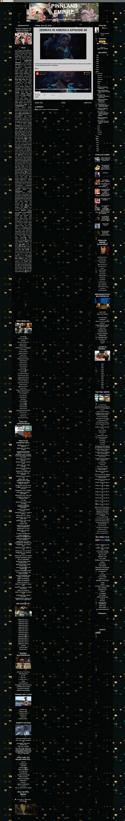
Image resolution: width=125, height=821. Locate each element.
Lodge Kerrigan (23, 404)
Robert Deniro (24, 218)
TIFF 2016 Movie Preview (102, 422)
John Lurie (102, 281)
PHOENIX (102, 562)
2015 (97, 140)
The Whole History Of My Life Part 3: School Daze (102, 453)
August (99, 81)
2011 (97, 148)
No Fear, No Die (102, 430)
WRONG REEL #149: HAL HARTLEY (23, 531)
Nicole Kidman (20, 198)
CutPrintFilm (18, 109)
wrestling (29, 268)
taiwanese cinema (18, 240)
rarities (16, 212)
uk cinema (23, 259)
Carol (102, 433)
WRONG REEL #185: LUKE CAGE (23, 495)
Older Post (88, 103)
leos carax (18, 166)
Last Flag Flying (102, 404)
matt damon (22, 175)
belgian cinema (19, 73)
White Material (102, 432)
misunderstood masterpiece (23, 185)
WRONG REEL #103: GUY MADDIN (23, 555)
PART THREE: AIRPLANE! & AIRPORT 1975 (23, 744)
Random (23, 210)
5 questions (20, 50)
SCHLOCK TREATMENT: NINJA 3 (23, 557)
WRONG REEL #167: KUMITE (23, 515)
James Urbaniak (25, 143)
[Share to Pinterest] (61, 95)
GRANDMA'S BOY (102, 330)
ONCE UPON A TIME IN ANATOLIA (23, 685)
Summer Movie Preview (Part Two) (102, 424)
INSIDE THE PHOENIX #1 (23, 578)
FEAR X (102, 342)
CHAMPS (102, 584)
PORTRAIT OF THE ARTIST (23, 672)
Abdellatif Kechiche (20, 51)
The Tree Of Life (102, 525)
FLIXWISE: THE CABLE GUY (23, 533)
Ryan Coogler (18, 224)
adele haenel (29, 53)
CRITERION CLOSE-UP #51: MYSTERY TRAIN (23, 498)
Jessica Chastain (19, 150)
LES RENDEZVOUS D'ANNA (23, 686)
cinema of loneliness (25, 101)
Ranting (30, 210)
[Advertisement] (23, 296)
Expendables (23, 122)
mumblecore (18, 192)
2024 (97, 59)
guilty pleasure (23, 132)
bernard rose (23, 74)
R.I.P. (22, 207)
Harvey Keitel (26, 135)
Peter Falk (24, 202)
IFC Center (24, 137)
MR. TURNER (102, 595)
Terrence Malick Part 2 (23, 379)
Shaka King (29, 228)
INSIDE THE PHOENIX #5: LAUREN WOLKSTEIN (23, 588)
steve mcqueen (27, 235)
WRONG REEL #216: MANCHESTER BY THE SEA (23, 480)
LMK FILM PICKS (23, 776)
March (99, 130)
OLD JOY (23, 675)
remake (24, 212)
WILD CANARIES (102, 587)
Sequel (24, 228)
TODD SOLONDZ (23, 647)
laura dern (29, 163)
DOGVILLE (102, 323)
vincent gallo (28, 261)
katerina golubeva (19, 159)
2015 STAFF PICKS (102, 552)
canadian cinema (19, 90)
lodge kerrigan (22, 167)
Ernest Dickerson (28, 120)
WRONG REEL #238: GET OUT (23, 471)
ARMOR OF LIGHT (102, 556)
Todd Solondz (23, 397)
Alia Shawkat (22, 59)
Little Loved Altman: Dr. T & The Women (102, 514)
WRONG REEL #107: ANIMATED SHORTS (23, 553)
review (29, 212)
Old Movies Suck (102, 529)
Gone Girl (102, 444)
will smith (23, 265)
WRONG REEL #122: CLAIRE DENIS (23, 545)
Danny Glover (26, 110)
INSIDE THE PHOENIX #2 (23, 580)
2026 (97, 55)
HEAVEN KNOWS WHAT (102, 569)
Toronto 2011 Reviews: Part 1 (102, 520)
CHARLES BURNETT (27, 95)
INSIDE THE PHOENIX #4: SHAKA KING (23, 585)
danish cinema (18, 110)
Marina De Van (23, 344)
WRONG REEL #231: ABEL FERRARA (23, 474)
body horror (23, 80)
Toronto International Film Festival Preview (102, 523)
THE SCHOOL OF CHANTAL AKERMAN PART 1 (103, 122)
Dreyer (24, 119)
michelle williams (22, 183)
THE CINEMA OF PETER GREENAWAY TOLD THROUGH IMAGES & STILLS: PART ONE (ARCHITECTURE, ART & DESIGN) (102, 209)
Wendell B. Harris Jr (102, 257)
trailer (26, 258)
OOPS (16, 201)
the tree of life (24, 252)
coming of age (27, 104)
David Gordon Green (23, 338)
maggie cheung (23, 170)
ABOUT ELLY (102, 578)
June (99, 85)
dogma (25, 116)
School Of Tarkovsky (21, 227)
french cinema (19, 128)
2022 (97, 63)
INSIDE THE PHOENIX (23, 769)
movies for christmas (21, 188)
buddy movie (18, 89)
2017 (97, 136)
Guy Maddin (21, 134)
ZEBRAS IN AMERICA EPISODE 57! (102, 118)
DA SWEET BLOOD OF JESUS (102, 586)
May (99, 126)
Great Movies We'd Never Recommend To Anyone (102, 511)
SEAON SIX (23, 716)
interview (24, 140)
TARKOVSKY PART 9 (23, 634)
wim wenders (18, 267)
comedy (21, 104)
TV (19, 259)
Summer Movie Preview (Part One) (102, 427)
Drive (27, 119)
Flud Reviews (20, 126)
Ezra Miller (29, 122)
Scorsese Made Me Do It (102, 533)
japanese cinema (27, 144)
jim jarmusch (28, 150)
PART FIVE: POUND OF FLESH (23, 738)
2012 (97, 146)
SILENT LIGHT (23, 679)
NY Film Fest (18, 200)
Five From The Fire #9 (102, 531)
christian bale (23, 99)
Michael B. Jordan (27, 178)
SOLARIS (102, 341)
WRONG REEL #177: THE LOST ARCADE (23, 503)
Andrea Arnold (23, 362)
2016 (97, 138)
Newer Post (39, 103)
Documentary (18, 116)
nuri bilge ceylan (28, 198)
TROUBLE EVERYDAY (102, 333)
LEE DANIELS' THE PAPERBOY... (105, 199)
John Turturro (21, 156)
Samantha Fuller (102, 260)
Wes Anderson (28, 264)
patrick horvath (24, 201)
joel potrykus (22, 153)
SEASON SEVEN (23, 718)
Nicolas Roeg (20, 197)
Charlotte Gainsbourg (20, 96)
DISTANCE (105, 172)
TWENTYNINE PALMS (105, 224)
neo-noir (29, 194)
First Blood (102, 442)
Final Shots (102, 440)
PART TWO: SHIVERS (23, 746)
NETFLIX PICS (102, 564)
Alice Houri (29, 59)
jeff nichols (21, 148)
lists (16, 168)
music (19, 194)
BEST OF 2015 (102, 554)
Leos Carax (23, 414)
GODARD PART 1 (23, 649)
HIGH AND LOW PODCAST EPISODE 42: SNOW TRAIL (103, 96)
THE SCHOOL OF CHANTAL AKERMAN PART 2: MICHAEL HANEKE (103, 113)
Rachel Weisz (22, 208)
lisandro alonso (28, 166)
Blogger (65, 818)
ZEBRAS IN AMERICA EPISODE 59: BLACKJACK (102, 101)
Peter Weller (24, 204)
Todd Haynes (23, 415)
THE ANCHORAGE (23, 683)
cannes (26, 90)
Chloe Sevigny (24, 98)
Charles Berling (18, 95)
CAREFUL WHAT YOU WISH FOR (102, 548)
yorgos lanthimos (19, 271)
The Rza (27, 251)
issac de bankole (22, 141)
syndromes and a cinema (25, 238)
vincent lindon (18, 262)
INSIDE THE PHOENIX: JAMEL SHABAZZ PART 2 (23, 562)
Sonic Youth (29, 231)
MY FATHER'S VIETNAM (102, 551)
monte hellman (18, 186)
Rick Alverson (24, 215)
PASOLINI (102, 599)
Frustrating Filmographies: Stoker (102, 472)
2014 (97, 142)
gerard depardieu (19, 129)
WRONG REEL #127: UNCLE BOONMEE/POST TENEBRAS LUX (23, 542)
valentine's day (19, 261)
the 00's (22, 245)
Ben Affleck (26, 73)
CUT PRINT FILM (23, 771)
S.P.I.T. (102, 573)
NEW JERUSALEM (23, 673)
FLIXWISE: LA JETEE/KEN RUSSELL (23, 510)
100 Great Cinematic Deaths (102, 509)
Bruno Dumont (28, 88)
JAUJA (102, 582)
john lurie (26, 154)
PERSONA (23, 645)
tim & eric (21, 255)
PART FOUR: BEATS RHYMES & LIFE (23, 741)
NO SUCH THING (102, 317)
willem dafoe (28, 265)
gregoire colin (25, 131)
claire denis (42, 96)
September (100, 79)
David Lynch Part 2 (23, 386)
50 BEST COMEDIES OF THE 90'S (102, 545)
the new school (23, 248)
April (99, 128)
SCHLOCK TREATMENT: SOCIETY (23, 570)
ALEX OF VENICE (102, 576)
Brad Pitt (24, 82)
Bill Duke (23, 340)
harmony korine (19, 135)
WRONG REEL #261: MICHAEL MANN (23, 462)
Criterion (29, 107)
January (100, 134)
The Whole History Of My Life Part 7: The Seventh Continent (102, 407)
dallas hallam (24, 109)
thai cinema (22, 243)
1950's (16, 50)
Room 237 (102, 464)
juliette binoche (27, 157)
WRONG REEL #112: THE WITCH (23, 550)
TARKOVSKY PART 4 (23, 625)
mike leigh (29, 183)
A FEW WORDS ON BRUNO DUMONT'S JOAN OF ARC (105, 159)
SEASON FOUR (23, 713)
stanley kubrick (21, 234)
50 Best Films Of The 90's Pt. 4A (102, 492)
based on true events (25, 71)
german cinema (28, 129)
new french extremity (20, 195)
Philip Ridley (23, 345)
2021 (97, 65)
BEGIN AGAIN (102, 605)
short (23, 230)
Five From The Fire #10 (102, 517)
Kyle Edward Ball (102, 290)
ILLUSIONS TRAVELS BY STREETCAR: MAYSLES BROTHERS (23, 506)
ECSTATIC (23, 782)
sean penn (20, 228)
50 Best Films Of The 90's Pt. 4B (102, 489)
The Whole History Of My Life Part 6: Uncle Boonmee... (102, 414)
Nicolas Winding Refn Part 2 (23, 390)
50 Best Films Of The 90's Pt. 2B (102, 501)
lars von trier (28, 162)
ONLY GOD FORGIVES (102, 314)
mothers (24, 186)
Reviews (17, 214)
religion (20, 212)
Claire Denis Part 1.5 (23, 369)
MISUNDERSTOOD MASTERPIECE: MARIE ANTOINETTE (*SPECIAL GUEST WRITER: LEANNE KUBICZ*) (103, 192)
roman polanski (23, 221)
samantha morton (19, 225)
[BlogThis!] (57, 95)
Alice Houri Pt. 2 (102, 266)
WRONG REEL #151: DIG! (23, 528)
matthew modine (19, 176)
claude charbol (25, 102)
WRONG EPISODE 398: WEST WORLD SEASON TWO (103, 92)
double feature (18, 119)
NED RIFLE (102, 600)
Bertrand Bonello (23, 357)
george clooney (28, 128)
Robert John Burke (23, 219)
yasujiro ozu (28, 270)
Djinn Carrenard (28, 115)
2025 (97, 57)
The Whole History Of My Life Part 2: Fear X (102, 456)
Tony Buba (102, 288)
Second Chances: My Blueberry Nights (102, 469)
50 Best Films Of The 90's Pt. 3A (102, 498)
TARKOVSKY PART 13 (23, 642)
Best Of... (21, 76)
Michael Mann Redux (23, 417)
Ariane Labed (25, 69)
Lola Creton (29, 167)
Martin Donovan (18, 173)
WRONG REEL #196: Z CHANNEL (23, 490)
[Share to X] (58, 95)
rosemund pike (20, 222)
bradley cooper (23, 83)
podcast (56, 96)
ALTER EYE (23, 786)
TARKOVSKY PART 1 (23, 619)
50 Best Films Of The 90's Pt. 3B (102, 495)
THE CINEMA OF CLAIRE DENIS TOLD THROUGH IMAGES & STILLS (105, 167)
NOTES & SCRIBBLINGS (23, 784)
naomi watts (24, 194)
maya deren (28, 176)
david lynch (25, 113)
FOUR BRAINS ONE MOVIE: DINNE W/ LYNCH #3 (23, 483)
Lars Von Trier (23, 412)
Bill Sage (25, 77)
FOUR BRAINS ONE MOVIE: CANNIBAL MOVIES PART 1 (23, 452)
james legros (18, 143)
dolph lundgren (49, 96)
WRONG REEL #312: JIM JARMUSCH (23, 446)
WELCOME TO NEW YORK (102, 580)
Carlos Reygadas (23, 401)
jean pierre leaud (22, 147)
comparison (19, 106)
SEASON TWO (23, 709)
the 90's (24, 246)
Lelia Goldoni (102, 273)
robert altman (23, 216)
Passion (102, 409)
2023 (97, 61)
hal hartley (29, 134)
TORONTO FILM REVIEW (23, 775)
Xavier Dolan (23, 355)
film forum (23, 125)
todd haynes (28, 255)
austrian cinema (24, 70)
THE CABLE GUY (102, 339)
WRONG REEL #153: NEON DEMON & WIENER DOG (23, 526)
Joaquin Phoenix (26, 151)
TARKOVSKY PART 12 (23, 640)
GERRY (23, 681)
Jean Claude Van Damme (21, 145)
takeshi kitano (26, 240)
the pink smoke (24, 249)
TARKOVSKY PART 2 (23, 621)
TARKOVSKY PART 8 (23, 632)
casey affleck (24, 92)
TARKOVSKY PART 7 (23, 630)
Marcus (105, 28)
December (100, 73)
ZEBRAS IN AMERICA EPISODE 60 (102, 88)
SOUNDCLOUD (23, 763)
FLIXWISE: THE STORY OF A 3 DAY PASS (23, 488)
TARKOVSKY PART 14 (23, 643)
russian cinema (28, 222)
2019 (97, 69)
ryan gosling (28, 224)
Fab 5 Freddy (18, 123)
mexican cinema (19, 178)
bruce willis (21, 88)
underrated (29, 259)
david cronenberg (23, 112)
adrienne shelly (19, 54)
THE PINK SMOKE (23, 767)
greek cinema (18, 131)
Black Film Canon (20, 79)
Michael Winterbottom (23, 182)
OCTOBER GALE (102, 589)
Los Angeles (18, 169)
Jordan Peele (28, 156)
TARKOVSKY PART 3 (23, 623)
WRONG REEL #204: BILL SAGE (23, 485)
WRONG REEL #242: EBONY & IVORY (23, 469)
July (99, 83)
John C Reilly (28, 153)
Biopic (30, 77)
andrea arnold (24, 63)
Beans (102, 268)
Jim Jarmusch (23, 403)
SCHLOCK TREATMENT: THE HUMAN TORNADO (23, 573)
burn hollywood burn (26, 89)
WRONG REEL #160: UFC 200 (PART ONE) (23, 521)
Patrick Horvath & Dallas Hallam (23, 347)
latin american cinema (20, 163)
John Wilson (23, 336)
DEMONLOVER (102, 335)
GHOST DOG (102, 328)
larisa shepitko (21, 162)
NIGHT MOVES (102, 607)
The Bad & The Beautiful (102, 527)
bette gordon (27, 76)
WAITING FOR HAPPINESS (23, 690)
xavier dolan (18, 270)
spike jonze (25, 232)
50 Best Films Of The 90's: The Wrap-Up (102, 480)
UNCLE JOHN (102, 558)
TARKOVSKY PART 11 (23, 638)
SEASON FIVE (23, 715)
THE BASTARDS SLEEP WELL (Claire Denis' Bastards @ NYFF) (105, 233)
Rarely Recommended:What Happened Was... (102, 477)
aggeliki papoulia (19, 56)
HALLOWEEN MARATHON (102, 609)
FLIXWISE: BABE (23, 523)
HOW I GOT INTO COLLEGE (102, 321)
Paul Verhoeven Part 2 (23, 373)
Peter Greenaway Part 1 (23, 342)
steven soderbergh (20, 237)
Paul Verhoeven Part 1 (23, 375)
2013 (97, 144)
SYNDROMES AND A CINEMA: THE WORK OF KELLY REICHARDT (23, 599)
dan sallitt (29, 109)
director (21, 115)
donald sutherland (23, 118)
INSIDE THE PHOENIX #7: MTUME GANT (23, 593)
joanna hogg (18, 151)
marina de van (28, 172)
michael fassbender (20, 179)
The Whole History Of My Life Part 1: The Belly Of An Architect (102, 460)
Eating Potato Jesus (102, 435)
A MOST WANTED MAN (102, 597)
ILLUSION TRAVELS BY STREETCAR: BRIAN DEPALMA (23, 536)
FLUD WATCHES (23, 773)
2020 (97, 67)
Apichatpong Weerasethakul (23, 410)
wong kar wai (22, 268)
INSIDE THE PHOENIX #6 (23, 590)
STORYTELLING (102, 331)
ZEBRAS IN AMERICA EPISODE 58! (102, 109)
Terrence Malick (23, 241)
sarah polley (28, 225)
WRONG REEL (23, 780)
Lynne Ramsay (23, 395)
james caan (29, 141)
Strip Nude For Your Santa (102, 418)
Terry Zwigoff (23, 349)
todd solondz (18, 257)
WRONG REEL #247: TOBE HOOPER (23, 466)
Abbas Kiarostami (28, 50)
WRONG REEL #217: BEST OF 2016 (23, 477)
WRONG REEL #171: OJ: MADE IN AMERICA (23, 513)
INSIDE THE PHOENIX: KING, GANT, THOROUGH (23, 539)
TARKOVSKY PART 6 (23, 629)
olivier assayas (28, 200)
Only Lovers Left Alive (102, 466)
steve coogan (18, 235)
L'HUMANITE (102, 319)
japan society (20, 144)
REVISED (24, 213)
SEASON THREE (23, 711)
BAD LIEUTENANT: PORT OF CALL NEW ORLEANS (102, 326)
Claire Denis (23, 371)
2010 (97, 150)
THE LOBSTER (102, 565)
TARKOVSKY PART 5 (23, 627)
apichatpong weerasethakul (23, 67)
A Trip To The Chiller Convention (102, 438)
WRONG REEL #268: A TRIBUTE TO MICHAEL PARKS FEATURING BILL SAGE (23, 456)
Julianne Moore (18, 157)
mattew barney (28, 175)
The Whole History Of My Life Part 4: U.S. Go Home (102, 450)
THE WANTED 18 (102, 571)
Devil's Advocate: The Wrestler (102, 474)
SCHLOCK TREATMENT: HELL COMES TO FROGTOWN (23, 576)
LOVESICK (102, 591)
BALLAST (23, 677)
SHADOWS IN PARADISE (23, 688)
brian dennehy (24, 85)
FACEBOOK (23, 765)
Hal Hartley (23, 399)
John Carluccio (102, 282)
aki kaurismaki (27, 56)
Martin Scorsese (27, 173)
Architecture (17, 69)
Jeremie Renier (28, 148)
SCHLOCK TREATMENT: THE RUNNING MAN (23, 568)
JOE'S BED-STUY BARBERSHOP (102, 603)
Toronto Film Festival (23, 257)
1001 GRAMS (102, 575)
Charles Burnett (23, 366)
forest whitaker (28, 126)
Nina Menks (102, 271)
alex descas (22, 57)
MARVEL (17, 175)
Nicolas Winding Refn (23, 392)
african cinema (28, 54)
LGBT (22, 166)
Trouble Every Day (102, 420)
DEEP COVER (102, 312)
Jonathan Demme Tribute (102, 411)
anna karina (24, 64)
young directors (27, 271)
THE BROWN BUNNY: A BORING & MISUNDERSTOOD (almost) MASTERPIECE (104, 183)
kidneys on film (18, 160)
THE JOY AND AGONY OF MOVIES (23, 787)
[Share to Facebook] (60, 95)
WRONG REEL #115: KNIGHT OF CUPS (23, 548)
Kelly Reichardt (28, 159)
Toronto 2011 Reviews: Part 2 (102, 519)
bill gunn (20, 77)
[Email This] (56, 95)
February (100, 132)
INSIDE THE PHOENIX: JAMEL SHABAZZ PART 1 (23, 565)
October (100, 77)
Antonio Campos (28, 66)
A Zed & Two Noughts (102, 416)
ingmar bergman (24, 138)
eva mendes (17, 122)
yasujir (23, 270)
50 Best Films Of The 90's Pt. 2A (102, 505)
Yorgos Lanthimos (23, 351)
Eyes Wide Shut (102, 462)
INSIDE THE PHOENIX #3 (23, 582)
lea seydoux (29, 164)
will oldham (17, 265)
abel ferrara (22, 53)
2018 (97, 71)
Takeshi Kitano (23, 408)
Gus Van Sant (23, 393)
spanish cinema (18, 232)
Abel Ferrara (23, 368)
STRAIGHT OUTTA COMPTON (102, 560)
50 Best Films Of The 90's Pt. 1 (102, 507)
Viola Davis (24, 262)
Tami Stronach (102, 259)
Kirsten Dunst (25, 160)
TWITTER (23, 762)
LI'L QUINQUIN (102, 593)
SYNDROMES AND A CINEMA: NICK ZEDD (23, 596)
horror (19, 137)
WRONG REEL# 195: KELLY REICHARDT (23, 493)
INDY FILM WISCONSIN (23, 559)
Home (63, 103)
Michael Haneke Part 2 (23, 382)
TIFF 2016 (23, 500)
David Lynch (23, 388)
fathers (25, 123)
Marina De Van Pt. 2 (102, 264)
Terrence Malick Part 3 (23, 377)
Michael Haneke (23, 384)
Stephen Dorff (29, 234)
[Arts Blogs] (23, 794)
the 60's (28, 245)
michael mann (23, 181)
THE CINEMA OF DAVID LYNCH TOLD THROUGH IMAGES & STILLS (105, 218)
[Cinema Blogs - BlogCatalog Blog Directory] (23, 801)
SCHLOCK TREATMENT (23, 778)
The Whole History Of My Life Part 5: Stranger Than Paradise (102, 447)
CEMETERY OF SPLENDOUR (102, 567)
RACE (26, 207)
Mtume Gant (27, 189)
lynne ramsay (25, 169)
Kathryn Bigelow (23, 353)
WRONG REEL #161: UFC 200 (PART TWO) (23, 518)
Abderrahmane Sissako (23, 358)
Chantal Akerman (26, 94)
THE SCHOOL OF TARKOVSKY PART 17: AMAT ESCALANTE (103, 105)
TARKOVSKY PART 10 (23, 636)
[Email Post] (53, 94)
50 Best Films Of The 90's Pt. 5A (102, 486)
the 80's (19, 246)
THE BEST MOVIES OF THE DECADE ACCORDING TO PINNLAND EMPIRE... (23, 30)
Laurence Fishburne (20, 164)
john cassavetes (19, 154)
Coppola (23, 107)
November (100, 75)
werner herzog (21, 264)
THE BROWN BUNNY (102, 337)
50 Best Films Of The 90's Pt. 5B (102, 483)
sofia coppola (22, 231)
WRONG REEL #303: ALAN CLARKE (23, 449)
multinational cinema (23, 191)
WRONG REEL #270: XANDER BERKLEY (23, 459)
